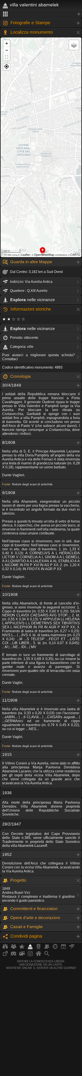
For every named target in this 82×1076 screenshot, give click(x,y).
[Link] (5, 955)
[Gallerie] (30, 955)
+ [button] (6, 43)
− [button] (6, 50)
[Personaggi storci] (47, 948)
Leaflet (25, 254)
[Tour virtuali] (13, 955)
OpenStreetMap (44, 254)
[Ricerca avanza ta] (47, 955)
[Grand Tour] (22, 948)
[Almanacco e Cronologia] (55, 948)
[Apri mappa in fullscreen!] (6, 57)
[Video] (22, 955)
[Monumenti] (30, 948)
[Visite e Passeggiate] (5, 948)
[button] (6, 66)
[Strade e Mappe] (72, 948)
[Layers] (74, 45)
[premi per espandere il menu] (41, 14)
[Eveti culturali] (63, 948)
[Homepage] (38, 955)
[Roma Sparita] (38, 948)
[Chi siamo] (13, 948)
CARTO (75, 254)
